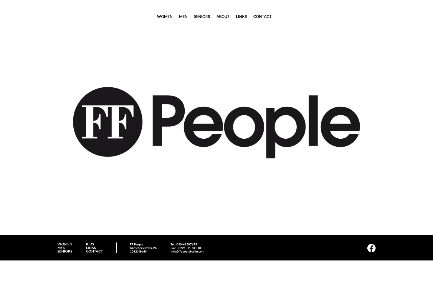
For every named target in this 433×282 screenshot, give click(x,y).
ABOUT (222, 16)
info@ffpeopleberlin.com (187, 251)
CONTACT (262, 16)
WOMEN (165, 16)
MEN (183, 16)
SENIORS (202, 16)
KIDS (90, 244)
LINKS (241, 16)
